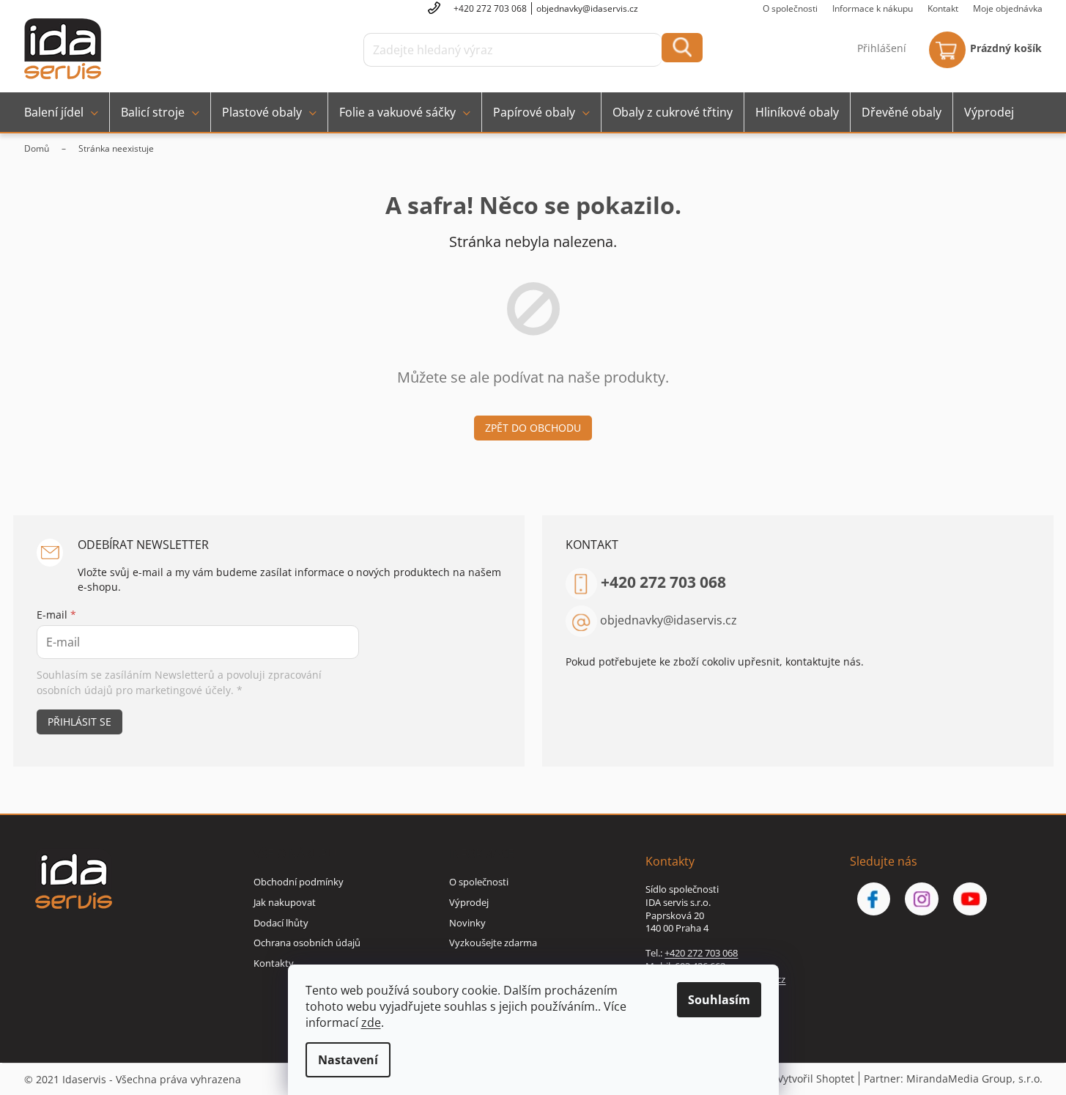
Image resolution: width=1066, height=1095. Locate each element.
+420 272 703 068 (663, 582)
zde (371, 1022)
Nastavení (348, 1060)
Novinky (467, 922)
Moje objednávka (1008, 8)
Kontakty (273, 963)
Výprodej (469, 902)
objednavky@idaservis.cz (668, 620)
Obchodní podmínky (298, 881)
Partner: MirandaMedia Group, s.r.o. (953, 1078)
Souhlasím (719, 1000)
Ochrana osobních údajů (306, 942)
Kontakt (943, 8)
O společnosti (790, 8)
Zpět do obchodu (533, 428)
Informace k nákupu (872, 8)
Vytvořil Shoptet (815, 1078)
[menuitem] (61, 112)
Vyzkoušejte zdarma (493, 942)
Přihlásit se (79, 722)
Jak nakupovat (284, 902)
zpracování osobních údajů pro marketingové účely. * (179, 682)
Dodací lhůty (280, 922)
